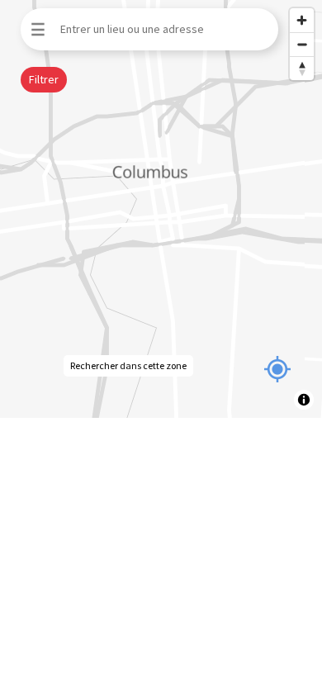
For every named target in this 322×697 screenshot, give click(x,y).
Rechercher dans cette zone (128, 365)
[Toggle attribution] (304, 400)
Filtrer (44, 79)
